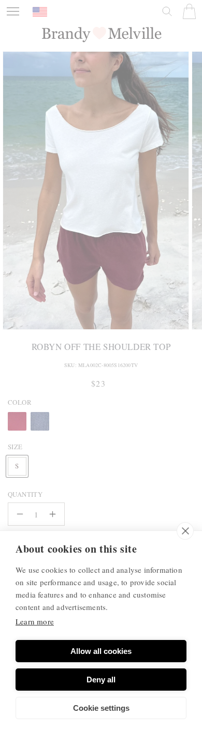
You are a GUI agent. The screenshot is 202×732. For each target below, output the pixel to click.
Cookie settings (101, 708)
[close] (185, 531)
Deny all (101, 679)
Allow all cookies (101, 651)
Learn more (35, 621)
